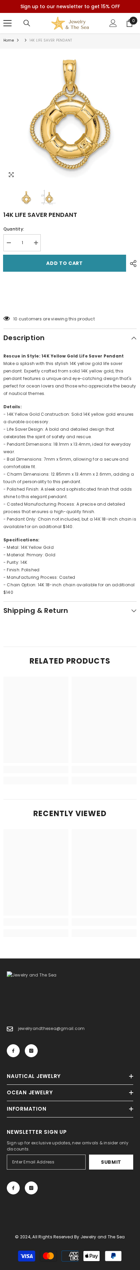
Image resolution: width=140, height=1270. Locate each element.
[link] (35, 769)
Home (8, 40)
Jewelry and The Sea (103, 1237)
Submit (111, 1162)
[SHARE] (131, 263)
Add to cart (66, 263)
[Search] (27, 23)
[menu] (7, 23)
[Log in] (113, 23)
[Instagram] (31, 1050)
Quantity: (13, 229)
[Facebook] (13, 1050)
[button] (70, 301)
